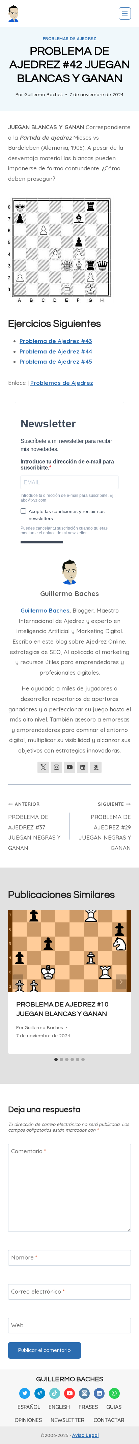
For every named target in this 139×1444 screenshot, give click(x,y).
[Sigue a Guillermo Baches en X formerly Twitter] (43, 767)
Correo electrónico (38, 1291)
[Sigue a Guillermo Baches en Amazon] (96, 767)
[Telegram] (40, 1393)
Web (17, 1325)
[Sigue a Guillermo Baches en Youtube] (69, 767)
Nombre (24, 1257)
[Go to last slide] (18, 981)
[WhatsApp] (114, 1393)
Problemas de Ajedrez (69, 38)
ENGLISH (59, 1407)
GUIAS (113, 1407)
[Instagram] (84, 1393)
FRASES (88, 1407)
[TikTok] (54, 1393)
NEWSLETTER (68, 1420)
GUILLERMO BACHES (69, 1379)
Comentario (28, 1151)
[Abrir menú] (125, 13)
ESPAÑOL (29, 1407)
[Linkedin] (99, 1393)
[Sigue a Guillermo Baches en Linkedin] (82, 767)
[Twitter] (24, 1393)
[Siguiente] (121, 981)
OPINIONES (28, 1420)
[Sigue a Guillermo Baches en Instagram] (56, 767)
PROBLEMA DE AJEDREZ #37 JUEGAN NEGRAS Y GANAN (34, 826)
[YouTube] (69, 1393)
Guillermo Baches (43, 94)
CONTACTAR (108, 1420)
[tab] (56, 1059)
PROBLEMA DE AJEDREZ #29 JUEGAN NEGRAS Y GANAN (105, 826)
